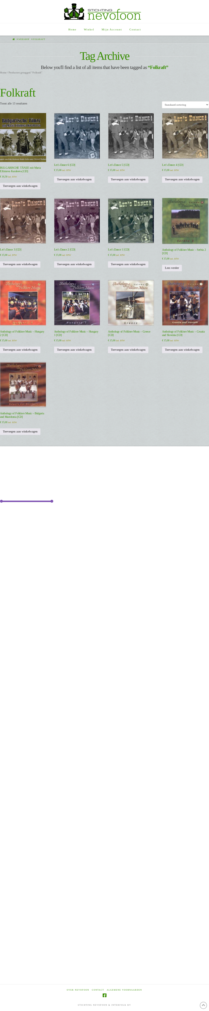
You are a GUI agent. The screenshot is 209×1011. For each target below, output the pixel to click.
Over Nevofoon (78, 990)
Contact (98, 990)
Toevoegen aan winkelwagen (20, 185)
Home (3, 72)
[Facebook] (104, 995)
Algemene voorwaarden (124, 990)
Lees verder (172, 267)
